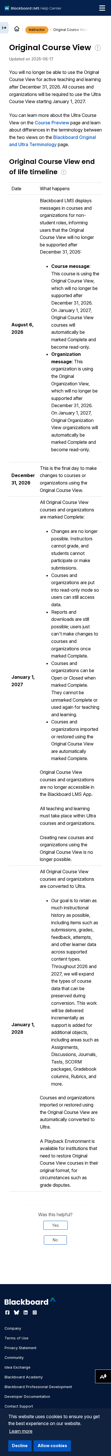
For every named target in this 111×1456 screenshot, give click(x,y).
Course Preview (52, 122)
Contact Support (19, 1406)
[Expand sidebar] (4, 28)
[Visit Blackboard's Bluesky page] (17, 1312)
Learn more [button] (20, 1431)
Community (14, 1357)
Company (13, 1328)
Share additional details (55, 1268)
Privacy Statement (20, 1348)
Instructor (37, 30)
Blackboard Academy (24, 1377)
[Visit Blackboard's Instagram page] (35, 1312)
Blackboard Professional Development (38, 1387)
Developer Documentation (27, 1396)
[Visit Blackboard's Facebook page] (8, 1312)
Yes (55, 1225)
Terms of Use (16, 1338)
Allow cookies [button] (52, 1445)
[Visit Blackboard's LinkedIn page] (26, 1312)
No (55, 1239)
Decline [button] (20, 1445)
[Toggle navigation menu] (102, 8)
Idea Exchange (17, 1367)
